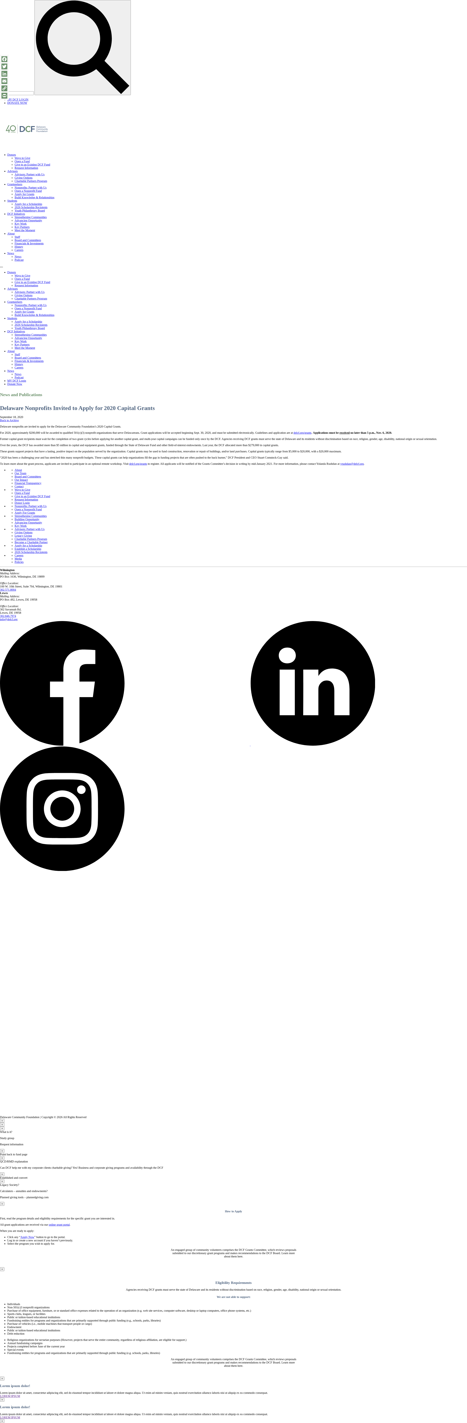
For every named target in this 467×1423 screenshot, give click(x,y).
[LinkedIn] (4, 73)
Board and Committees (28, 240)
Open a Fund (22, 161)
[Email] (4, 81)
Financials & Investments (29, 243)
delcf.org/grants (302, 432)
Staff (17, 236)
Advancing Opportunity (28, 220)
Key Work (21, 223)
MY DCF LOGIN (17, 99)
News (10, 253)
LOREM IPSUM (10, 1396)
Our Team (20, 473)
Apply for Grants (24, 194)
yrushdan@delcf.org (352, 463)
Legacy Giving (23, 535)
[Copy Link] (4, 88)
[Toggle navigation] (1, 267)
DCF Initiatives (16, 213)
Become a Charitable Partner (31, 542)
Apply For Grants (25, 512)
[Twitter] (4, 66)
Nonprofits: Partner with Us (31, 187)
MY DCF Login (16, 380)
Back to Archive (9, 420)
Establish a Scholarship (28, 548)
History (19, 246)
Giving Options (23, 177)
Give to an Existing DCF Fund (32, 164)
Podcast (19, 259)
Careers (19, 250)
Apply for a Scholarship (28, 204)
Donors (11, 154)
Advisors (12, 171)
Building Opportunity (27, 519)
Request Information (26, 167)
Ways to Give (22, 158)
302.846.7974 (8, 616)
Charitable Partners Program (31, 181)
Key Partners (22, 227)
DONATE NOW (17, 102)
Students (12, 200)
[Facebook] (4, 59)
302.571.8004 (8, 589)
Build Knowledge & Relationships (34, 197)
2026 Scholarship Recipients (31, 207)
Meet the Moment (25, 230)
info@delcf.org (9, 619)
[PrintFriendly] (4, 95)
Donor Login (22, 502)
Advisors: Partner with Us (30, 174)
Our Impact (21, 479)
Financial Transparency (28, 483)
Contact (19, 486)
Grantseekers (14, 184)
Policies (19, 562)
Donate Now (14, 384)
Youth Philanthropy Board (30, 210)
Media (18, 558)
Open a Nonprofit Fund (28, 190)
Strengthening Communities (31, 217)
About (11, 233)
